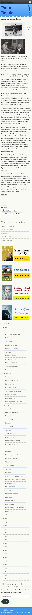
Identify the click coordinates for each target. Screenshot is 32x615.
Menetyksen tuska (10, 398)
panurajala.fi (7, 2)
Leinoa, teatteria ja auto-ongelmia (14, 508)
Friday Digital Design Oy (22, 612)
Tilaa (5, 601)
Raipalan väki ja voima (7, 237)
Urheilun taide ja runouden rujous (14, 476)
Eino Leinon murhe (10, 504)
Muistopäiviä (8, 472)
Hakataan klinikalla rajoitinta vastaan (15, 480)
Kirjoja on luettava (10, 500)
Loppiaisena (8, 511)
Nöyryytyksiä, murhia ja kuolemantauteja (11, 495)
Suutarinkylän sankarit (11, 359)
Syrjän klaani (4, 233)
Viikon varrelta (9, 462)
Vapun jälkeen (9, 426)
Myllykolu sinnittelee (10, 356)
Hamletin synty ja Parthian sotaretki (15, 455)
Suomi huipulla (9, 419)
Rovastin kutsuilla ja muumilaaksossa (10, 484)
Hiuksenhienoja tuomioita (12, 370)
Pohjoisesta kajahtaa (11, 444)
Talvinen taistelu (9, 465)
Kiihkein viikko (9, 416)
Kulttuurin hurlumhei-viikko (8, 226)
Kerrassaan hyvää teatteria (12, 441)
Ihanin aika (8, 423)
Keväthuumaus (9, 437)
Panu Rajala (7, 10)
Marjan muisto (9, 451)
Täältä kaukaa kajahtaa (11, 366)
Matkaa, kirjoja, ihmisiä (7, 240)
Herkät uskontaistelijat (11, 412)
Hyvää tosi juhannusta (11, 380)
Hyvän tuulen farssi (10, 394)
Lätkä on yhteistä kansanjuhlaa (13, 402)
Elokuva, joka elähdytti (11, 458)
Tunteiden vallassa (10, 377)
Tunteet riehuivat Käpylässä (13, 391)
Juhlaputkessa (9, 433)
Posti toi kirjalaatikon (11, 387)
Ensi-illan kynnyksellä (11, 363)
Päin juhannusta (9, 384)
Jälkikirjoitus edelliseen (11, 409)
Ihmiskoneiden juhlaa (7, 229)
